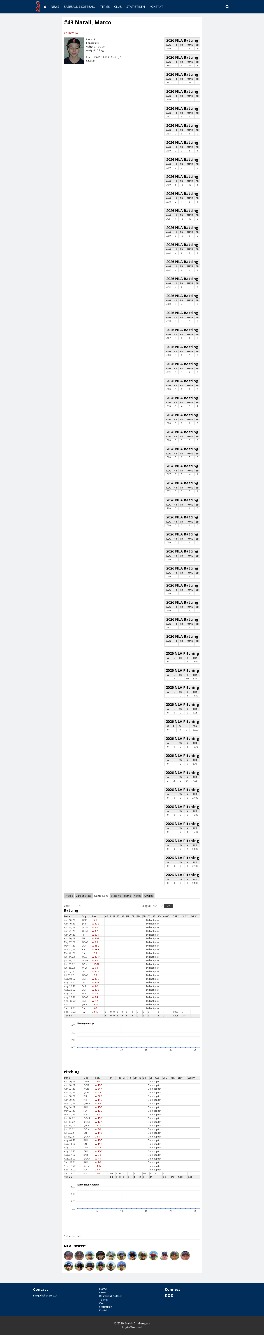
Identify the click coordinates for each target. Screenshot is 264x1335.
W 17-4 (95, 960)
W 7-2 (95, 1000)
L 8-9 (94, 975)
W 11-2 (95, 938)
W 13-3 (95, 949)
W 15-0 (95, 945)
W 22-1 (95, 934)
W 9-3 (95, 993)
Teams (105, 7)
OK (168, 905)
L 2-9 (94, 953)
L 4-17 (95, 1004)
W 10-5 (95, 978)
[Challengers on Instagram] (172, 1295)
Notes (137, 895)
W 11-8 (95, 982)
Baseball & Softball (79, 7)
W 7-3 (95, 942)
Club (118, 7)
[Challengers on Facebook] (166, 1295)
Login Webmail (132, 1327)
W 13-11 (96, 956)
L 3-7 (94, 1008)
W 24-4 (95, 927)
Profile (69, 895)
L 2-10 (95, 1011)
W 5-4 (95, 967)
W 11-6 (95, 971)
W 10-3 (95, 923)
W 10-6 (95, 989)
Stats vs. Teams (121, 895)
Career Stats (83, 895)
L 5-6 (94, 920)
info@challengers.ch (45, 1295)
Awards (148, 895)
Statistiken (135, 7)
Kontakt (156, 7)
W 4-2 (95, 931)
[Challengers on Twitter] (169, 1295)
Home (103, 1289)
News (55, 7)
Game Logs (101, 895)
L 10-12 (95, 964)
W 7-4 (95, 997)
